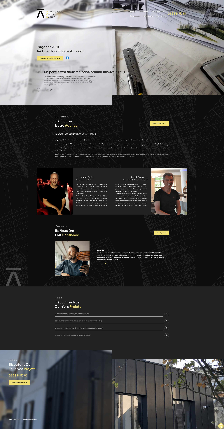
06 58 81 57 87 (177, 14)
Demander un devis (18, 382)
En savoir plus (48, 90)
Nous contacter (158, 123)
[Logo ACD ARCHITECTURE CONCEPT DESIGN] (50, 17)
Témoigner (160, 233)
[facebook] (67, 58)
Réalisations (148, 16)
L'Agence (132, 11)
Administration (14, 419)
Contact (159, 16)
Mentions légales (29, 419)
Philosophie (143, 11)
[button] (96, 258)
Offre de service (158, 11)
